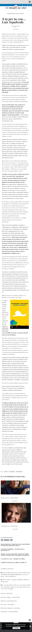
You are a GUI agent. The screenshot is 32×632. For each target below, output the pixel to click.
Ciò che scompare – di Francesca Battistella (12, 550)
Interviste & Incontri (15, 13)
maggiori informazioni (20, 626)
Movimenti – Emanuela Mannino (10, 611)
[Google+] (25, 5)
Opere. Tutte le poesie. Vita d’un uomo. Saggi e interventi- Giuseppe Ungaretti (15, 554)
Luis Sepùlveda (12, 471)
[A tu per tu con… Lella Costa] (16, 513)
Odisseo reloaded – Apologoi (9, 579)
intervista (5, 471)
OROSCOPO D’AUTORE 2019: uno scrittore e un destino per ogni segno (15, 545)
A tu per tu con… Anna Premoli (9, 498)
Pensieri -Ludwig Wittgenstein (9, 601)
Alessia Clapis (15, 29)
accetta (16, 628)
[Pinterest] (28, 5)
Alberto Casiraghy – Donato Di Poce (11, 597)
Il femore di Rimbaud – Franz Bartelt (11, 608)
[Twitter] (23, 5)
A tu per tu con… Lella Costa (9, 526)
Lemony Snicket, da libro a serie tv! (14, 562)
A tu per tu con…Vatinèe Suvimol (13, 559)
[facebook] (20, 5)
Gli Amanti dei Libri (16, 7)
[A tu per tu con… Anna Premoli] (15, 487)
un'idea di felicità (19, 471)
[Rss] (30, 5)
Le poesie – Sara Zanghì (8, 604)
